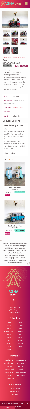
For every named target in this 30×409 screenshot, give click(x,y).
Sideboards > (22, 57)
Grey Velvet (20, 363)
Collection (7, 107)
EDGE (20, 328)
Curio (20, 325)
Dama (9, 328)
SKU (5, 96)
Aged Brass (9, 360)
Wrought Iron (9, 378)
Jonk (20, 334)
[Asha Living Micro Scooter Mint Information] (14, 174)
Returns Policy (15, 392)
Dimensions (8, 101)
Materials (7, 112)
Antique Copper (21, 360)
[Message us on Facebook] (13, 300)
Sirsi (9, 346)
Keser (9, 337)
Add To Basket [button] (20, 192)
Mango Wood (9, 369)
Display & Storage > (12, 57)
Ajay (9, 322)
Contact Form (15, 312)
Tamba (9, 349)
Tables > (4, 57)
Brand (6, 116)
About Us (15, 395)
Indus (9, 334)
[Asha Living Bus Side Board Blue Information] (14, 212)
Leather (20, 366)
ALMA (20, 322)
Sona (20, 346)
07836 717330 (15, 307)
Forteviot (21, 331)
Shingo (20, 343)
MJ (9, 340)
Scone (9, 343)
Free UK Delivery (15, 389)
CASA (9, 325)
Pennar (20, 340)
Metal (21, 369)
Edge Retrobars (18, 107)
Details (7, 195)
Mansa (20, 337)
